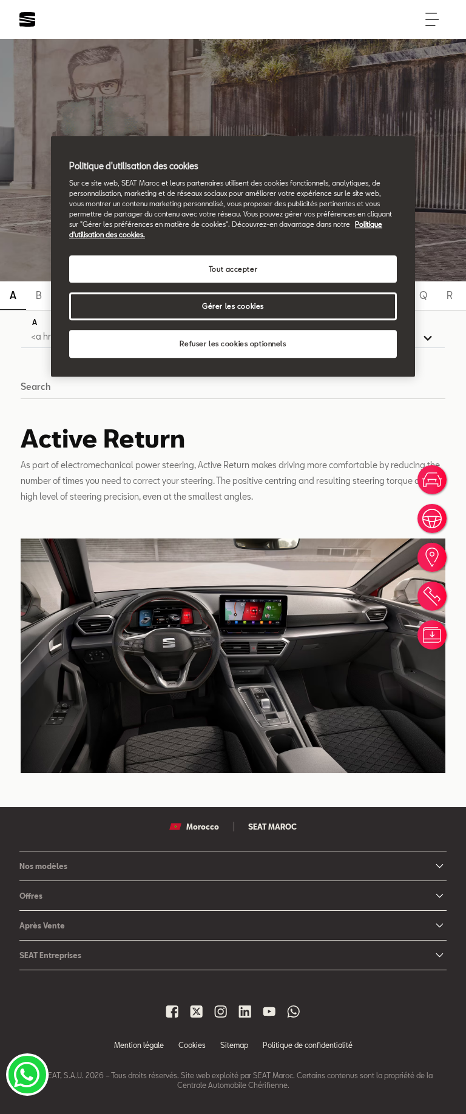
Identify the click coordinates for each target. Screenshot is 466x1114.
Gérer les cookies (233, 306)
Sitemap (234, 1045)
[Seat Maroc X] (196, 1011)
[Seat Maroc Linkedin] (245, 1011)
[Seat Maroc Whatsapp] (293, 1011)
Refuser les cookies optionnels (233, 344)
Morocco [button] (202, 826)
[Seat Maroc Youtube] (269, 1011)
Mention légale (139, 1045)
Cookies (192, 1045)
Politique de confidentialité (308, 1045)
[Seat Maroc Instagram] (221, 1011)
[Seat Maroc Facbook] (172, 1011)
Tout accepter (233, 269)
